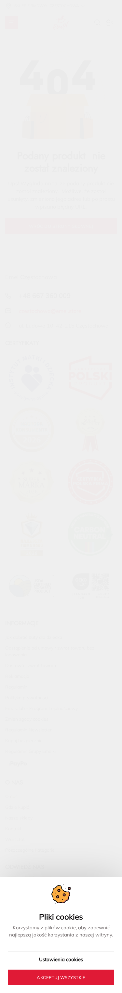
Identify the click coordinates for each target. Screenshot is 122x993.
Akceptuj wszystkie (61, 977)
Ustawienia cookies (61, 959)
